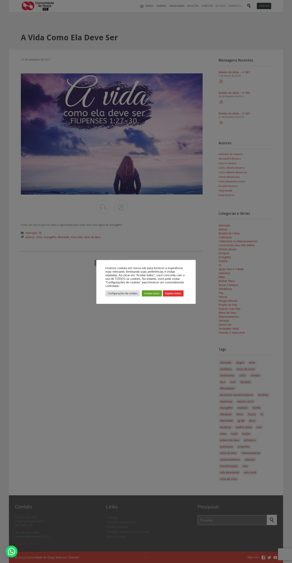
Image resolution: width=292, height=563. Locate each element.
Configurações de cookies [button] (122, 293)
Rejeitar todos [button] (173, 293)
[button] (11, 551)
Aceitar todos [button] (152, 293)
